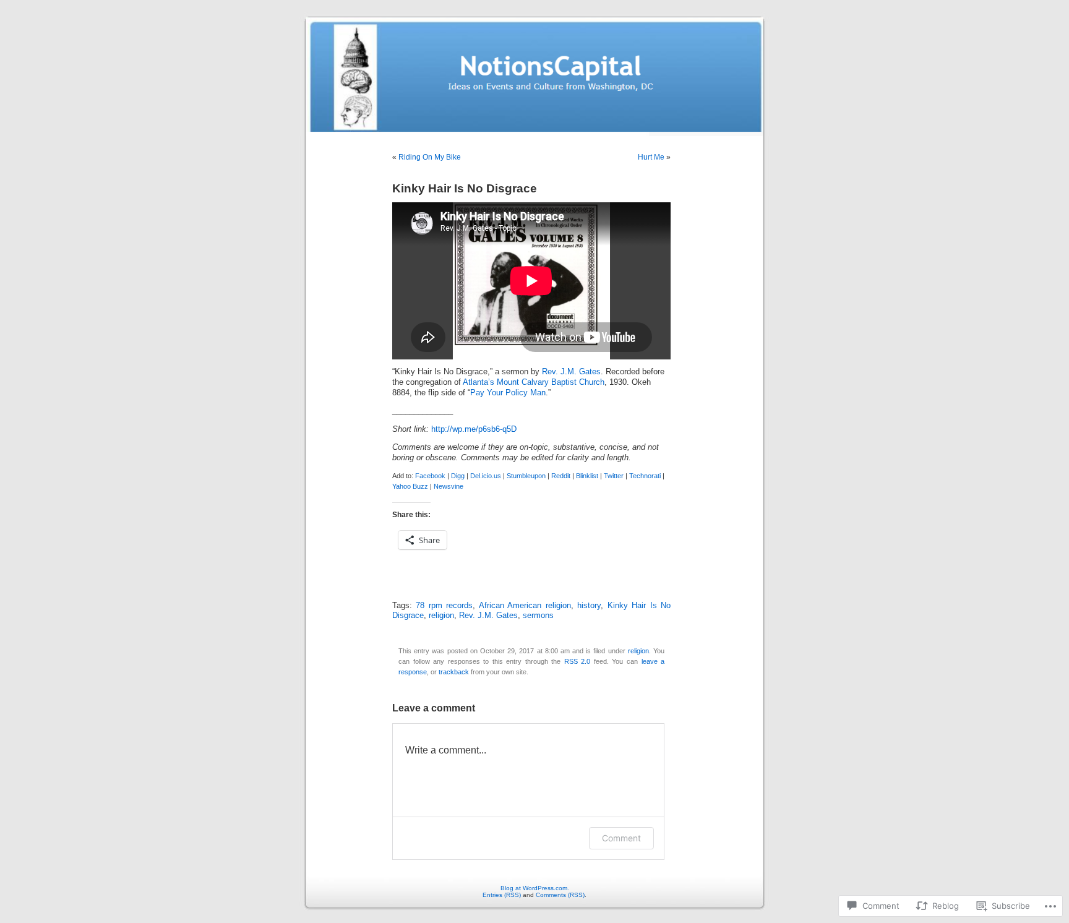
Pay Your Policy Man (508, 393)
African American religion (525, 605)
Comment (621, 838)
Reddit (560, 475)
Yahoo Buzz (410, 486)
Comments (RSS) (560, 894)
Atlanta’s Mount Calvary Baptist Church (533, 382)
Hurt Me (651, 157)
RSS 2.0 (577, 661)
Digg (458, 475)
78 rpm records (444, 605)
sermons (538, 615)
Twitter (614, 475)
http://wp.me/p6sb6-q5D (474, 429)
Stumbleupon (526, 475)
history (589, 605)
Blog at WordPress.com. (534, 888)
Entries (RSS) (502, 894)
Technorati (645, 475)
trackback (454, 672)
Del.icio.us (485, 475)
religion (441, 615)
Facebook (430, 475)
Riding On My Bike (429, 157)
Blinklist (587, 475)
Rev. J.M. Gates (571, 371)
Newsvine (448, 486)
